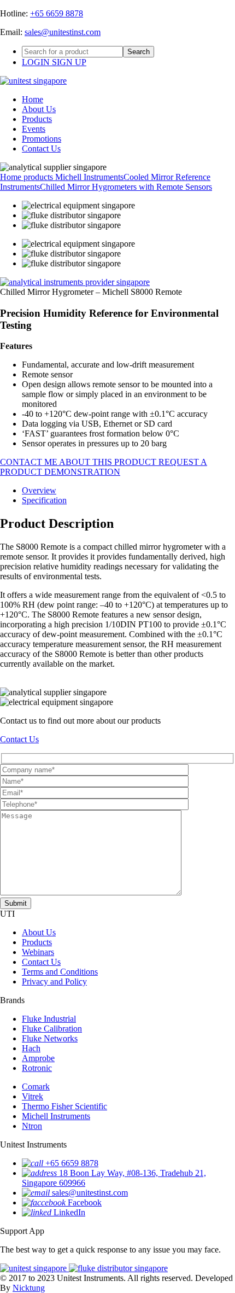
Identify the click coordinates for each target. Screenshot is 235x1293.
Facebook (85, 1202)
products (39, 177)
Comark (36, 1086)
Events (33, 128)
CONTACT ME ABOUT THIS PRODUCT (79, 462)
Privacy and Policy (54, 981)
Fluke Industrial (49, 1018)
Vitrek (32, 1096)
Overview (39, 490)
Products (37, 119)
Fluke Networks (50, 1038)
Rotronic (37, 1068)
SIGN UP (69, 62)
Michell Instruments (89, 177)
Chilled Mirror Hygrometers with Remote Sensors (126, 186)
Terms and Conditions (60, 971)
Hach (31, 1048)
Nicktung (29, 1287)
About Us (39, 109)
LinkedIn (69, 1212)
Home (32, 99)
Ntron (32, 1126)
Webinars (38, 952)
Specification (44, 500)
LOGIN (37, 62)
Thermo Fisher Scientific (64, 1106)
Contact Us (41, 148)
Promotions (41, 138)
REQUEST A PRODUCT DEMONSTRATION (103, 466)
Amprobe (38, 1058)
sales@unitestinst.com (63, 32)
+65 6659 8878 (56, 13)
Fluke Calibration (52, 1028)
